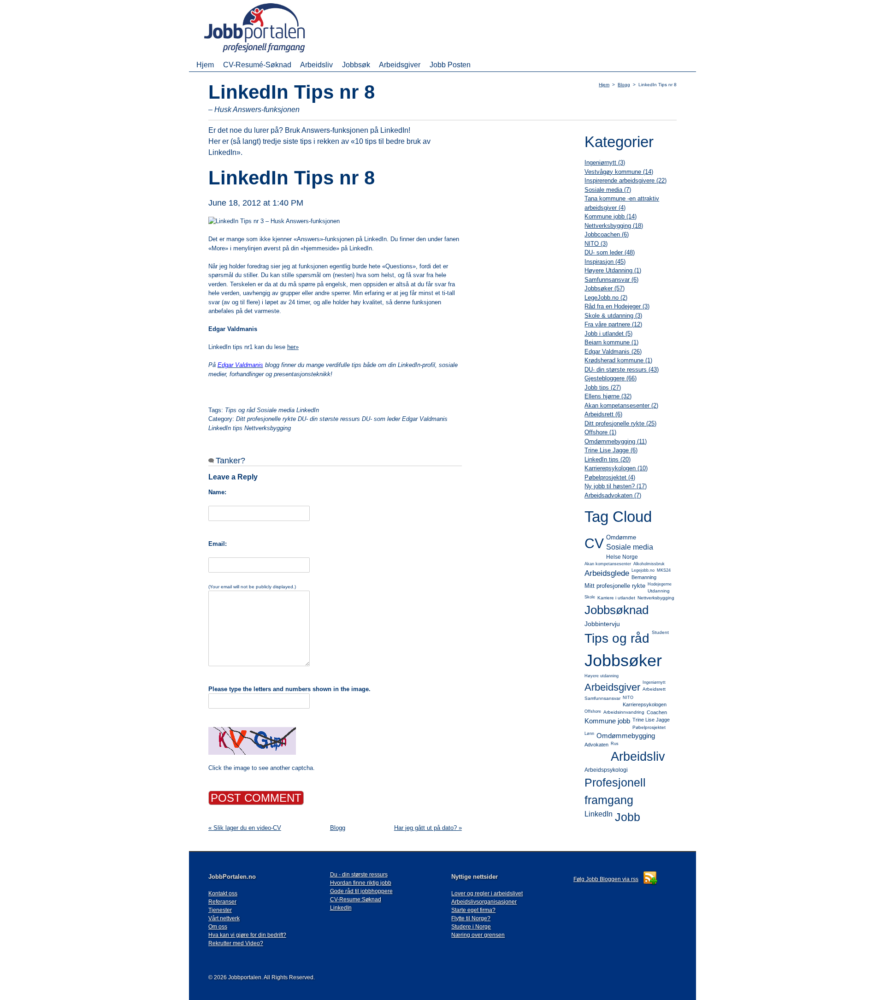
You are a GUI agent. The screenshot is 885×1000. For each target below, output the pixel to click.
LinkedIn (598, 814)
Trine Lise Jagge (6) (610, 450)
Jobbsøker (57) (604, 288)
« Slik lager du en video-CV (244, 827)
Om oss (217, 926)
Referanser (222, 902)
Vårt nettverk (224, 918)
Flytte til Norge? (470, 918)
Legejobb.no (643, 570)
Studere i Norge (471, 926)
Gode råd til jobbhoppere (361, 891)
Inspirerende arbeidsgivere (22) (625, 180)
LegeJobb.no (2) (605, 297)
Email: (217, 543)
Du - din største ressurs (359, 874)
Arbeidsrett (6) (603, 414)
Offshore (592, 711)
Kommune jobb (607, 721)
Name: (217, 492)
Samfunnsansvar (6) (611, 279)
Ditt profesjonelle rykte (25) (620, 423)
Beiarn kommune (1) (611, 342)
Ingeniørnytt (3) (604, 162)
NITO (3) (596, 243)
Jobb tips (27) (602, 387)
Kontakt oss (222, 893)
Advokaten (596, 744)
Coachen (657, 712)
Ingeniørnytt (654, 682)
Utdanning (659, 590)
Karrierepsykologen (645, 704)
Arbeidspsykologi (606, 770)
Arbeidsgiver (399, 64)
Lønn (589, 733)
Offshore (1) (600, 432)
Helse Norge (622, 557)
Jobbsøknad (616, 610)
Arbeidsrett (654, 689)
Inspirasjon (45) (604, 261)
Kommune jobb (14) (610, 216)
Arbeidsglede (606, 573)
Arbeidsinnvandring (623, 712)
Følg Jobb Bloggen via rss (605, 879)
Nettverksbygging (655, 597)
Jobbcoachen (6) (606, 234)
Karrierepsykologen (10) (616, 468)
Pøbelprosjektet (649, 727)
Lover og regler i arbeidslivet (487, 893)
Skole (589, 597)
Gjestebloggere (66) (610, 378)
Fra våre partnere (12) (613, 324)
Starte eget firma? (473, 910)
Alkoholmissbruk (649, 564)
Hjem (205, 64)
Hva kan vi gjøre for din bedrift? (247, 935)
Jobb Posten (450, 64)
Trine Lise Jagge (651, 719)
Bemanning (643, 577)
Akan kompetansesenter (607, 564)
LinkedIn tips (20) (607, 459)
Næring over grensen (478, 935)
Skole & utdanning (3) (613, 315)
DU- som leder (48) (609, 252)
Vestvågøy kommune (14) (618, 171)
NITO (628, 697)
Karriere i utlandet (616, 597)
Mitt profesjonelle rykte (614, 585)
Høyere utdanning (601, 676)
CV (594, 543)
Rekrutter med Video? (235, 943)
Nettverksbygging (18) (613, 225)
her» (293, 346)
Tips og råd (616, 638)
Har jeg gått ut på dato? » (428, 827)
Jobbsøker (623, 660)
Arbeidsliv (316, 64)
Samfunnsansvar (602, 698)
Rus (615, 743)
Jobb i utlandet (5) (608, 333)
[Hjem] (267, 53)
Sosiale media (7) (607, 189)
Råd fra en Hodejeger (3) (616, 306)
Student (660, 632)
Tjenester (220, 910)
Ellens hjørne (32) (607, 396)
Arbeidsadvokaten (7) (612, 495)
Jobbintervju (602, 623)
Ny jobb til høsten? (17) (615, 486)
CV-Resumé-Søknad (257, 64)
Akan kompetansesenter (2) (621, 405)
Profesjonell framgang (615, 791)
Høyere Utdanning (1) (612, 270)
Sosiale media (629, 547)
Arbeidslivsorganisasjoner (484, 902)
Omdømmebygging (625, 736)
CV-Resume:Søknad (355, 899)
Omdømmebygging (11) (615, 441)
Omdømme (621, 537)
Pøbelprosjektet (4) (609, 477)
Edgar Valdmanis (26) (613, 351)
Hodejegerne (660, 584)
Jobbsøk (356, 64)
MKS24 (664, 570)
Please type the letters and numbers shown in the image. (289, 689)
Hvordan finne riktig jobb (360, 883)
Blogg (624, 84)
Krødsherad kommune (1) (618, 360)
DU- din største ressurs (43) (621, 369)
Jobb (627, 817)
